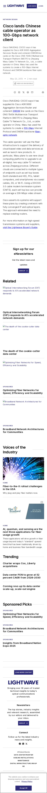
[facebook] (15, 92)
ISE (23, 766)
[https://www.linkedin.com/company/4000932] (23, 744)
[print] (43, 92)
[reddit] (28, 92)
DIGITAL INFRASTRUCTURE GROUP (23, 763)
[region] (23, 783)
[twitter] (23, 92)
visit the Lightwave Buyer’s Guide (20, 227)
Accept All (23, 788)
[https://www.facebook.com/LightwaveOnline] (20, 744)
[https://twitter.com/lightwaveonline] (26, 744)
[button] (5, 6)
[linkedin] (19, 92)
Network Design (10, 19)
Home (5, 483)
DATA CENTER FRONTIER (23, 755)
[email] (32, 92)
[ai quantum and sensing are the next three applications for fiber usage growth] (23, 511)
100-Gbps (29, 128)
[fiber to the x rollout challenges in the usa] (23, 468)
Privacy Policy (27, 781)
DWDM (16, 111)
